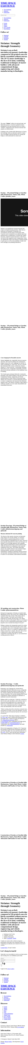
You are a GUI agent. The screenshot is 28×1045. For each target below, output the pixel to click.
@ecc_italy (5, 717)
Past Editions (7, 28)
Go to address (20, 1027)
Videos (5, 26)
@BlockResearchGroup (8, 720)
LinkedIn (6, 36)
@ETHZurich (5, 721)
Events (5, 23)
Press (5, 1011)
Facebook (6, 38)
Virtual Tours (7, 1015)
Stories (5, 24)
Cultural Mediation (8, 1013)
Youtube (6, 39)
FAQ (5, 1012)
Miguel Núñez (8, 1041)
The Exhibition (7, 9)
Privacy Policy (7, 1017)
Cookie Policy (4, 947)
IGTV (3, 732)
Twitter (14, 938)
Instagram (6, 35)
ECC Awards (7, 27)
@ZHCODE (4, 722)
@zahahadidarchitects (14, 722)
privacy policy (10, 968)
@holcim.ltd (9, 725)
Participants (6, 12)
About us (6, 11)
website (22, 733)
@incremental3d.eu (14, 724)
